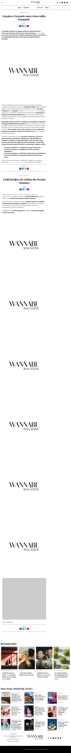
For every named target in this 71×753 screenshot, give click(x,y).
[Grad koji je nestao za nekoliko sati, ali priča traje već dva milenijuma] (29, 725)
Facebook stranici (18, 162)
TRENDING (39, 670)
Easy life (40, 7)
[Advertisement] (58, 21)
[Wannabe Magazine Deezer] (67, 3)
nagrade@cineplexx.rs (30, 111)
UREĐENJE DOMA (24, 12)
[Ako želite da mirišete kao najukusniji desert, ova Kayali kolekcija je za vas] (62, 658)
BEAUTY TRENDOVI (59, 670)
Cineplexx (39, 33)
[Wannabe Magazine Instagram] (57, 3)
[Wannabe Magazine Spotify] (64, 3)
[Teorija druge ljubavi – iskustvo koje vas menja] (27, 658)
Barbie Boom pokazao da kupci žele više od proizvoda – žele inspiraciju (16, 711)
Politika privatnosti (13, 739)
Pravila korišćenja (13, 741)
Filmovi (37, 706)
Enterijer (37, 693)
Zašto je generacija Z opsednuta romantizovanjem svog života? (63, 724)
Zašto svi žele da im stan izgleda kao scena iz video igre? (63, 697)
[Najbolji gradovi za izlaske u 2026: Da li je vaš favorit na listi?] (44, 658)
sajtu (10, 162)
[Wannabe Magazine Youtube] (62, 3)
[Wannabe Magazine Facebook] (60, 3)
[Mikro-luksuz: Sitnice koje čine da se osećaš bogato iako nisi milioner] (29, 698)
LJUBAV (22, 670)
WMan (47, 7)
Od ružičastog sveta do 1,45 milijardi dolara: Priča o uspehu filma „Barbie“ (63, 711)
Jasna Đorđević (7, 622)
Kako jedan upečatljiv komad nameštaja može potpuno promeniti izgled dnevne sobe (16, 697)
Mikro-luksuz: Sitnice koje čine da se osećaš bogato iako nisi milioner (40, 697)
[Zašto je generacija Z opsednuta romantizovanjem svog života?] (52, 725)
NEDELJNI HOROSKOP (7, 670)
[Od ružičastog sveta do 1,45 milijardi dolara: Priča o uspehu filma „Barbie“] (52, 711)
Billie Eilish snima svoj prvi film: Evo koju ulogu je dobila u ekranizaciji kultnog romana (40, 711)
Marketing (13, 734)
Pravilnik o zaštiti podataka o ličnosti (13, 736)
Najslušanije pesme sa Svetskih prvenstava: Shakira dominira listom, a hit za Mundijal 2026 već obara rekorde (16, 725)
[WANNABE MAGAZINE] (35, 738)
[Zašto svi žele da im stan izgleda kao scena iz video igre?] (52, 698)
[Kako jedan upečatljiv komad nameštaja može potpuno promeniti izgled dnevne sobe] (5, 698)
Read (19, 7)
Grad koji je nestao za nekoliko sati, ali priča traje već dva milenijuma (40, 724)
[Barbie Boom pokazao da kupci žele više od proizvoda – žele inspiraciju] (5, 711)
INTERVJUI (26, 7)
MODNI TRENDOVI (24, 175)
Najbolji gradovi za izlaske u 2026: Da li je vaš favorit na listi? (43, 675)
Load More (35, 635)
